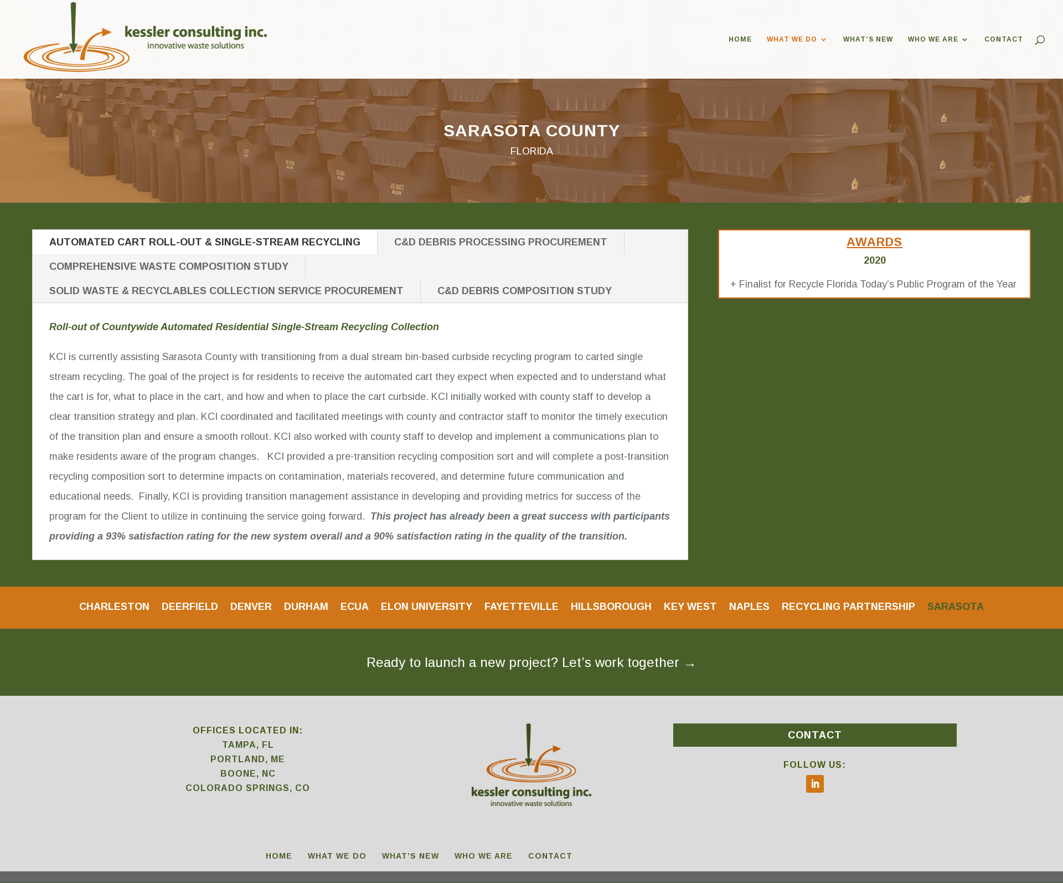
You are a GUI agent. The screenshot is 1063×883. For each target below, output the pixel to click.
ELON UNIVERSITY (426, 605)
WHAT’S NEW (868, 39)
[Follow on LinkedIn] (815, 784)
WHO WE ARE (933, 39)
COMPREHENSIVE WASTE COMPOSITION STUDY (168, 266)
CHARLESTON (114, 605)
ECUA (354, 605)
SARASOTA (955, 605)
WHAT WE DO (792, 39)
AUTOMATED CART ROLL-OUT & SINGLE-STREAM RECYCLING (204, 242)
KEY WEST (690, 605)
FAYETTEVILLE (521, 605)
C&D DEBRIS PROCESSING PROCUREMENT (500, 242)
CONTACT (1003, 39)
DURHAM (306, 605)
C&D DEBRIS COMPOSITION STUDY (524, 290)
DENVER (251, 605)
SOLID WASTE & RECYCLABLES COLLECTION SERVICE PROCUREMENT (226, 290)
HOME (740, 39)
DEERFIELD (190, 605)
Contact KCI (531, 672)
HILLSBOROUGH (611, 605)
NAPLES (749, 605)
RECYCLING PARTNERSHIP (848, 605)
